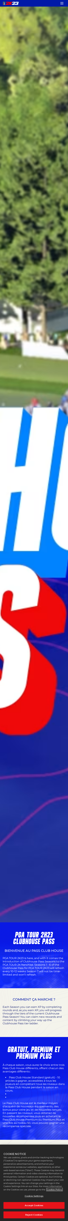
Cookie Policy (54, 1189)
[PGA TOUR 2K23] (11, 3)
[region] (34, 1183)
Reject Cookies (34, 1214)
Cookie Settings (34, 1196)
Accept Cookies (34, 1205)
